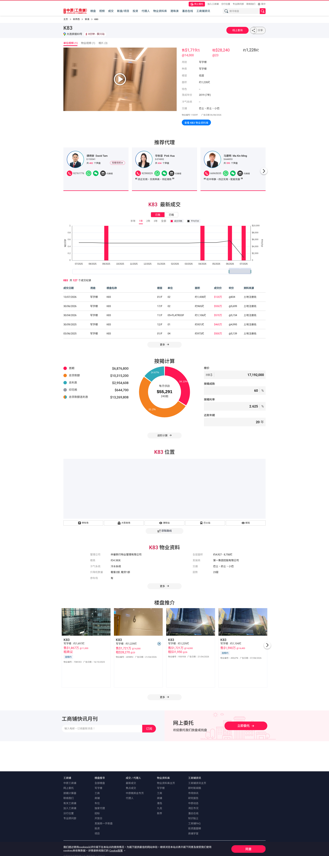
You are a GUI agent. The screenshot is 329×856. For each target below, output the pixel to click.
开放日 (98, 818)
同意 (248, 849)
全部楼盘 (100, 783)
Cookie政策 (116, 850)
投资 (135, 11)
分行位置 (225, 4)
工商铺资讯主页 (197, 783)
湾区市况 (193, 808)
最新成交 (131, 783)
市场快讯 (193, 793)
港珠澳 (174, 11)
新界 (159, 813)
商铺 (97, 798)
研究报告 (193, 798)
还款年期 (209, 415)
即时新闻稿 (194, 788)
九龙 (159, 808)
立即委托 (243, 726)
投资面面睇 (194, 828)
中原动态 (193, 803)
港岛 (159, 803)
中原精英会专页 (135, 793)
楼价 (206, 368)
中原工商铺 (69, 783)
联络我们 (250, 4)
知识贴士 (193, 818)
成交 (111, 11)
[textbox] (244, 11)
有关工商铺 (69, 803)
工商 (97, 793)
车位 (97, 803)
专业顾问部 (238, 4)
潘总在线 (187, 11)
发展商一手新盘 (104, 823)
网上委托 (198, 4)
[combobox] (242, 11)
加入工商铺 (213, 4)
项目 (97, 833)
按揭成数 (209, 383)
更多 (163, 344)
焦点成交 (131, 788)
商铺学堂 (193, 833)
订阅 (149, 728)
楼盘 (93, 11)
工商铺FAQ (194, 823)
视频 (102, 11)
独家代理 (100, 808)
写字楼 (98, 788)
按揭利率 (209, 399)
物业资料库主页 (166, 783)
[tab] (71, 43)
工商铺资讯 (203, 11)
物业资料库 (160, 11)
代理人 (146, 11)
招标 (97, 813)
